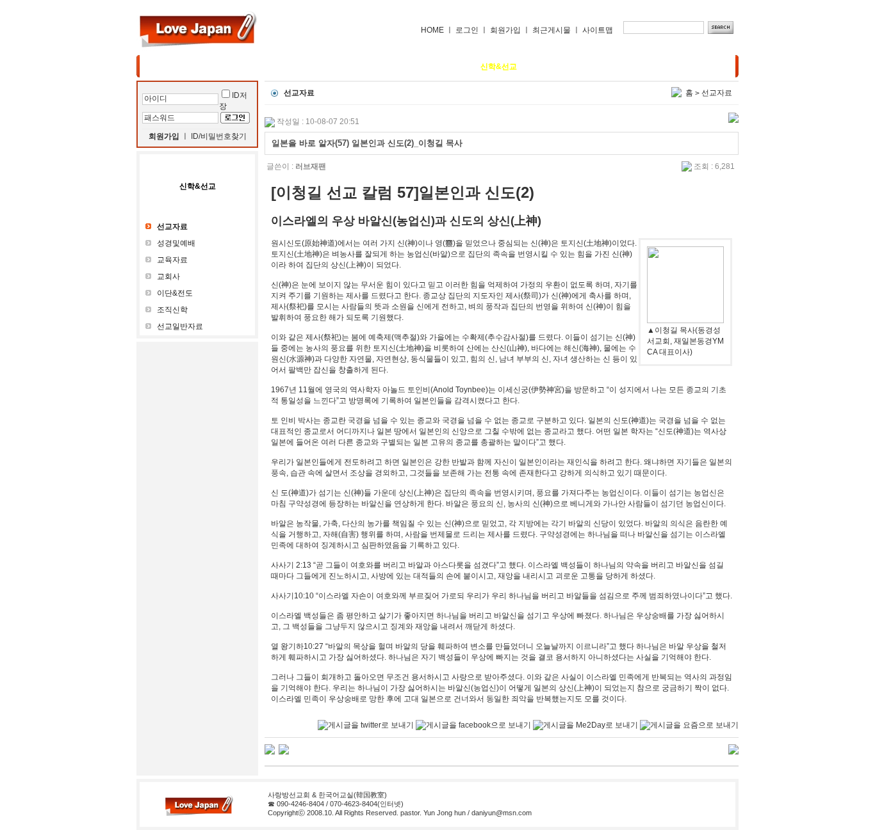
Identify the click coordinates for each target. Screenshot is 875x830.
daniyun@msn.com (501, 813)
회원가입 (505, 30)
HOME (432, 30)
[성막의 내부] (270, 748)
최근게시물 (551, 30)
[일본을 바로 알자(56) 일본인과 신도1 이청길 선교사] (284, 748)
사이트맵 (597, 30)
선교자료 (716, 92)
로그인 (466, 30)
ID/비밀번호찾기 (219, 136)
